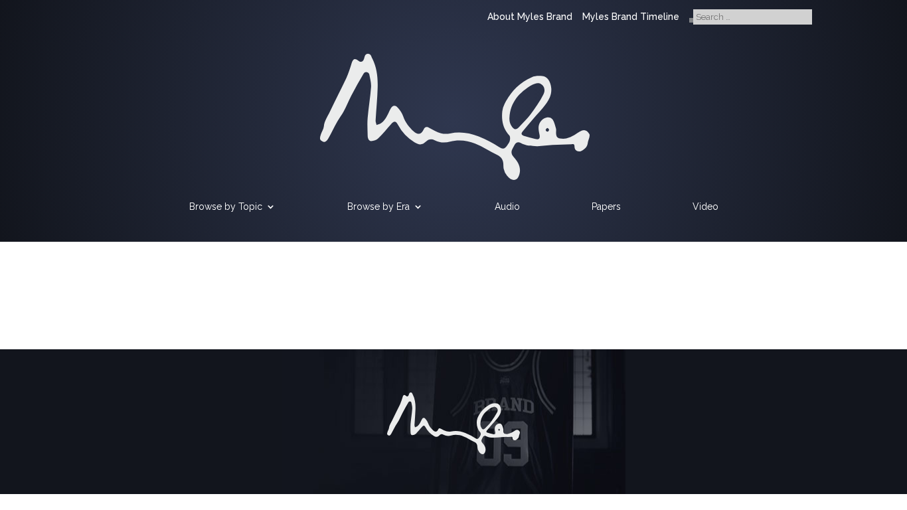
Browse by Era (378, 207)
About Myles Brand (529, 16)
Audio (507, 207)
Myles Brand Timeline (630, 16)
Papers (606, 207)
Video (705, 207)
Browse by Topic (225, 207)
